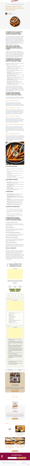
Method (16, 296)
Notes (21, 296)
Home (6, 4)
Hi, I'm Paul (10, 462)
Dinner (8, 4)
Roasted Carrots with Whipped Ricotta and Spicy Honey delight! (17, 4)
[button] (21, 312)
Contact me (14, 462)
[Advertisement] (15, 274)
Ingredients (9, 296)
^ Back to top (4, 462)
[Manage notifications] (28, 464)
